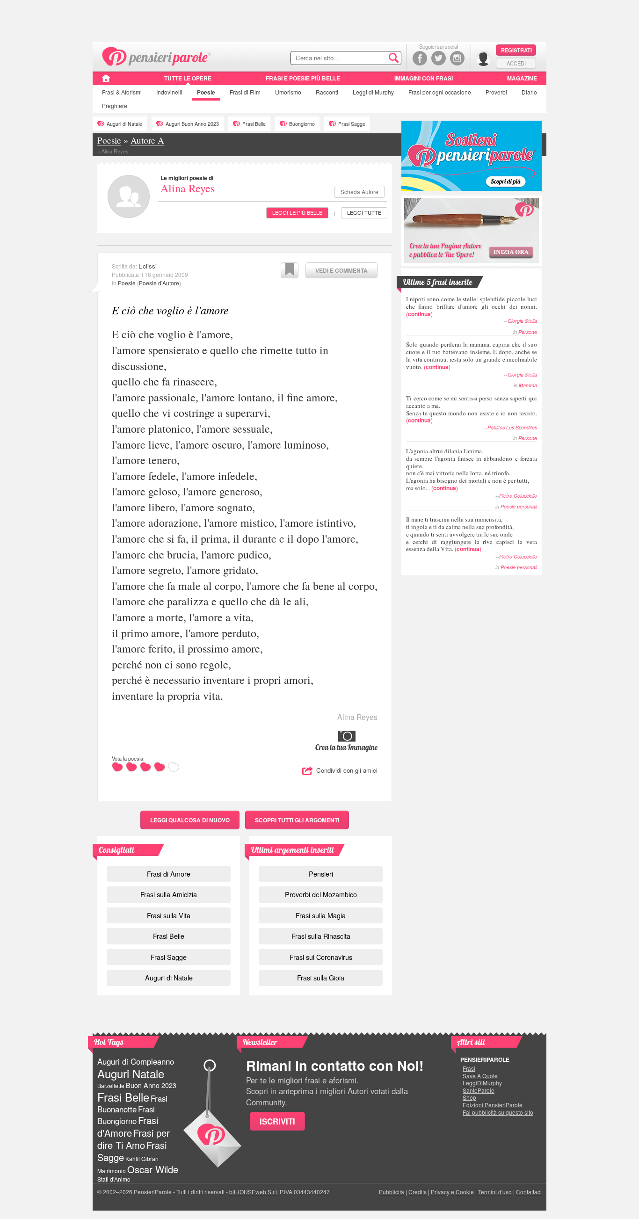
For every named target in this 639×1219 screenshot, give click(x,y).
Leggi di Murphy (373, 92)
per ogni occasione (439, 92)
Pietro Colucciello (518, 495)
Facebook (420, 58)
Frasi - (157, 55)
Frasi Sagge (351, 123)
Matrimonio (111, 1171)
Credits (417, 1192)
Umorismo (288, 92)
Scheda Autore (359, 192)
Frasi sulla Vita (168, 915)
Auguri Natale (130, 1073)
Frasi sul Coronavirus (321, 957)
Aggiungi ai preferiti (289, 270)
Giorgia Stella (522, 320)
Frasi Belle (254, 123)
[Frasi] (106, 81)
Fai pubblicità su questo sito (498, 1112)
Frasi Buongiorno (126, 1114)
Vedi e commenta (341, 270)
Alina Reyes (187, 188)
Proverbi (496, 92)
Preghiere (114, 105)
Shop (469, 1097)
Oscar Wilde (152, 1169)
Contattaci (529, 1192)
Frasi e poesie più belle (303, 78)
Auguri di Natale (124, 123)
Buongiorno (302, 123)
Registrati (516, 50)
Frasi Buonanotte (132, 1104)
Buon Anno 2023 (151, 1085)
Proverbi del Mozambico (321, 894)
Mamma (528, 385)
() (471, 306)
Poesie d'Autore (159, 283)
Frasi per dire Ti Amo (133, 1139)
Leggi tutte (364, 212)
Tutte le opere (187, 78)
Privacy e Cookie (452, 1192)
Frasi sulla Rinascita (320, 936)
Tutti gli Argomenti (297, 820)
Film (245, 92)
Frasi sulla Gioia (320, 977)
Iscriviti (277, 1121)
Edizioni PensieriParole (493, 1105)
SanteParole (478, 1090)
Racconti (327, 92)
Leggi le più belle (297, 212)
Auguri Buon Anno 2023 (192, 123)
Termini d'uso (495, 1192)
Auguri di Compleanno (135, 1061)
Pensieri (321, 873)
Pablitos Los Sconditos (512, 427)
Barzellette (110, 1085)
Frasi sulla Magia (321, 915)
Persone (527, 331)
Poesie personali (519, 506)
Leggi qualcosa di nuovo (190, 820)
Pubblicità (391, 1192)
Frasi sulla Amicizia (168, 894)
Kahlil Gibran (142, 1158)
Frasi (122, 92)
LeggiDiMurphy (482, 1083)
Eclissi (147, 265)
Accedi (516, 63)
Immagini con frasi (423, 78)
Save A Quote (480, 1076)
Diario (529, 92)
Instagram (457, 58)
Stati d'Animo (114, 1179)
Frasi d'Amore (127, 1126)
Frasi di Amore (168, 873)
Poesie (206, 92)
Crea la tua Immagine (346, 747)
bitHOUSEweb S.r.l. (253, 1192)
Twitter (438, 58)
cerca (374, 58)
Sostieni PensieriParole (471, 156)
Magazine (522, 78)
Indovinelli (169, 92)
